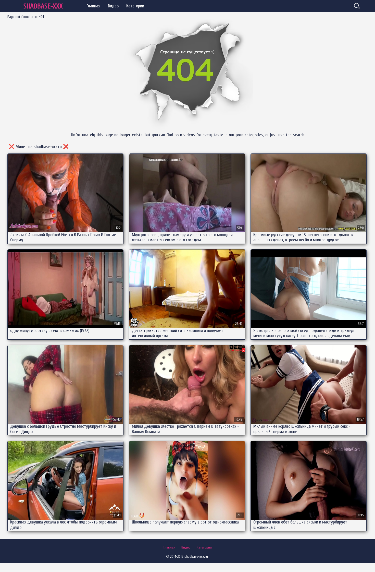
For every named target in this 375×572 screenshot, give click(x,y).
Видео (113, 6)
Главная (93, 6)
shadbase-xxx (43, 6)
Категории (135, 6)
